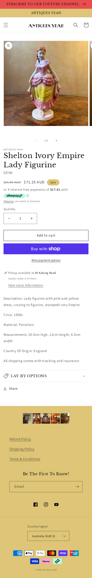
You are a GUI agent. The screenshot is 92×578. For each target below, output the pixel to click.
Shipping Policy (21, 449)
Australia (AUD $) (43, 536)
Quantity (9, 209)
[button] (6, 25)
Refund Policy (20, 439)
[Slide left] (35, 140)
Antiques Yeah (50, 569)
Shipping (8, 201)
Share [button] (13, 388)
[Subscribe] (77, 486)
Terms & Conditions (24, 459)
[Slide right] (56, 140)
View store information (25, 285)
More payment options (46, 260)
